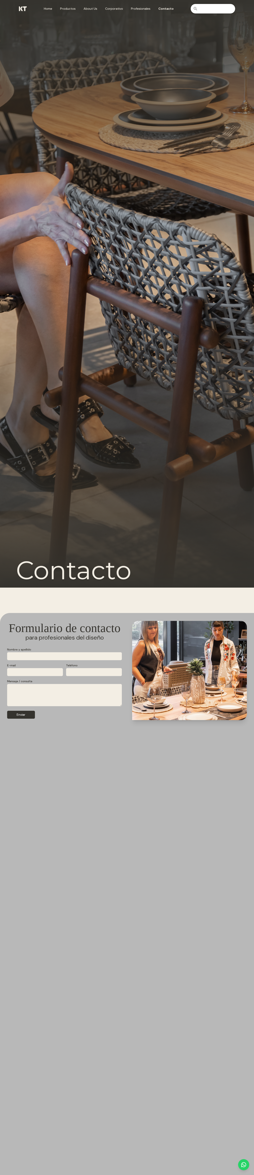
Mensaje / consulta (19, 681)
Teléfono (72, 665)
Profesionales (140, 9)
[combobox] (213, 8)
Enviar (21, 715)
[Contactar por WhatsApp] (243, 1164)
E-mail (11, 665)
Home (48, 9)
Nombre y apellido (19, 649)
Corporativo (114, 9)
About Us (90, 9)
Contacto (166, 9)
